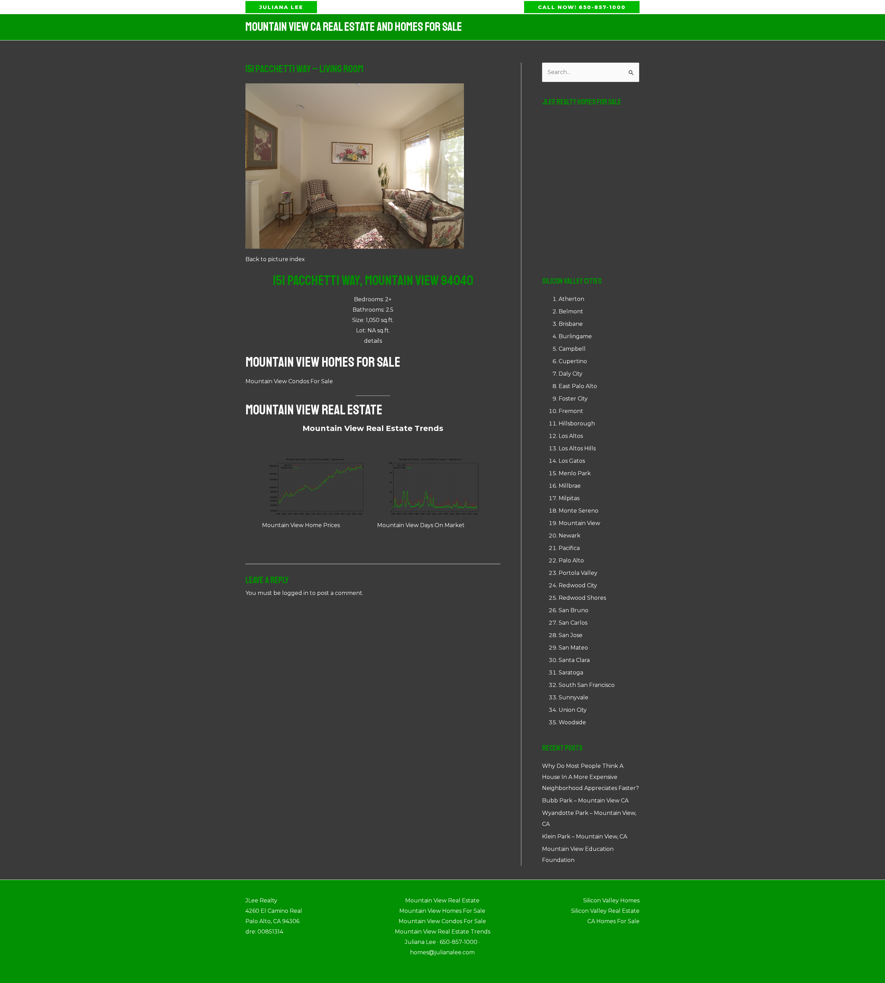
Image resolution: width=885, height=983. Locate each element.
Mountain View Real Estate (313, 410)
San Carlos (573, 622)
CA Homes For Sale (613, 921)
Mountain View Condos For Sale (289, 381)
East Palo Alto (578, 386)
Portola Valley (578, 573)
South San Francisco (587, 685)
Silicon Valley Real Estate (605, 911)
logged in (295, 593)
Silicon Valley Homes (611, 900)
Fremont (571, 411)
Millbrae (570, 486)
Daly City (571, 373)
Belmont (571, 311)
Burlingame (575, 336)
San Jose (571, 635)
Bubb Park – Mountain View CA (585, 800)
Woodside (572, 722)
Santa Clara (574, 660)
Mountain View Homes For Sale (322, 362)
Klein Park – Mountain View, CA (584, 836)
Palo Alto (571, 560)
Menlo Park (575, 473)
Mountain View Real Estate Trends (372, 428)
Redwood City (578, 585)
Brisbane (571, 324)
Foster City (573, 398)
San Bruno (573, 610)
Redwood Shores (582, 598)
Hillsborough (577, 423)
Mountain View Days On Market (421, 525)
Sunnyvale (573, 697)
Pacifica (569, 548)
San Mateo (573, 647)
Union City (573, 710)
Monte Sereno (578, 510)
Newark (569, 535)
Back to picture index (275, 259)
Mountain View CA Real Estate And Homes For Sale (353, 27)
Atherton (571, 299)
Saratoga (571, 672)
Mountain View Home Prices (301, 525)
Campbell (572, 349)
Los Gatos (572, 461)
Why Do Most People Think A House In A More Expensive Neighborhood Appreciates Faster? (590, 777)
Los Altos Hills (577, 448)
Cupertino (573, 361)
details (373, 341)
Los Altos (571, 436)
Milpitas (569, 498)
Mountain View (579, 523)
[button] (281, 7)
